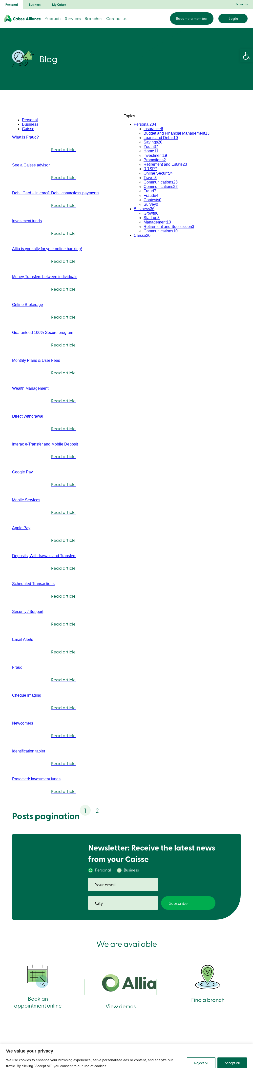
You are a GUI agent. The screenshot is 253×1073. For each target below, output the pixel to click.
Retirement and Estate (165, 164)
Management (157, 222)
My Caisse (59, 4)
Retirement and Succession (169, 226)
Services (73, 18)
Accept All (232, 1063)
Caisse (28, 129)
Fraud (150, 191)
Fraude (151, 195)
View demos (120, 1006)
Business (35, 4)
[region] (126, 1058)
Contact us (116, 18)
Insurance (153, 129)
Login (233, 18)
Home (151, 151)
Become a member (192, 18)
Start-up (152, 218)
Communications (161, 182)
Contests (152, 200)
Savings (153, 142)
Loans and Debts (161, 138)
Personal (11, 4)
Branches (93, 18)
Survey (151, 204)
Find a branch (208, 999)
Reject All (201, 1063)
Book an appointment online (38, 1002)
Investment (155, 155)
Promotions (155, 160)
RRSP (150, 169)
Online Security (158, 173)
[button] (246, 55)
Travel (150, 178)
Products (52, 18)
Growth (151, 213)
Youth (151, 146)
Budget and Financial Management (177, 133)
